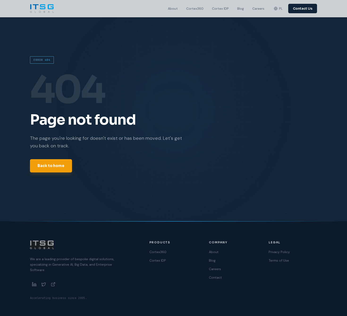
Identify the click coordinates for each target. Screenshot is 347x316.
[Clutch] (53, 284)
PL (281, 8)
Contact (215, 277)
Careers (258, 8)
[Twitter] (43, 284)
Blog (240, 8)
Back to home (51, 165)
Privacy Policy (279, 252)
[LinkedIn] (34, 284)
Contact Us (302, 8)
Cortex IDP (220, 8)
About (173, 8)
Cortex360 (194, 8)
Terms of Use (279, 260)
